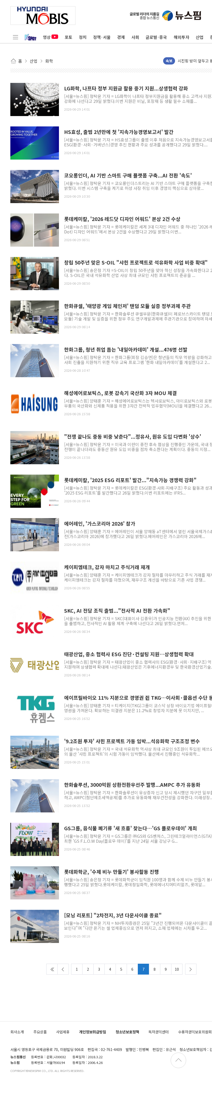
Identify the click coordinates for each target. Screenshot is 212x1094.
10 (177, 969)
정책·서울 (102, 37)
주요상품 (40, 1031)
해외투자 (181, 37)
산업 (199, 37)
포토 (68, 37)
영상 (47, 37)
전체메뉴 (15, 37)
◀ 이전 (63, 969)
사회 (135, 37)
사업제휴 (63, 1031)
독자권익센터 (158, 1031)
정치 (83, 37)
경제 (121, 37)
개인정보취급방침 (92, 1031)
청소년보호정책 (127, 1031)
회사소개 (17, 1031)
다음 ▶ (190, 969)
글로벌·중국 (156, 37)
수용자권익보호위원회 (195, 1031)
